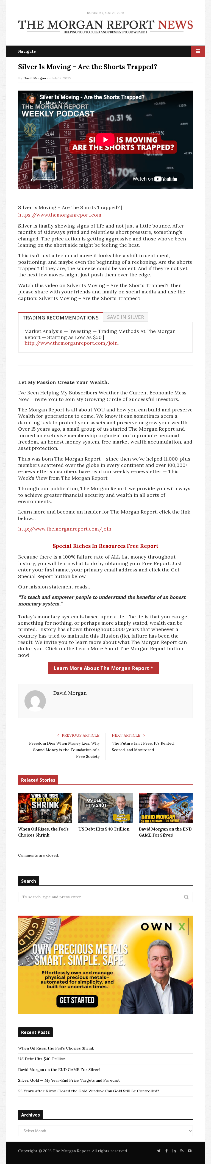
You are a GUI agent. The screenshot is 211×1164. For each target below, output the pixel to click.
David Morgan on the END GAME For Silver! (165, 832)
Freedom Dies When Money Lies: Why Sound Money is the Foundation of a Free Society (64, 750)
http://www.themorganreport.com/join (71, 343)
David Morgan (34, 78)
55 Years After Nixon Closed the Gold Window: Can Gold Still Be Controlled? (88, 1091)
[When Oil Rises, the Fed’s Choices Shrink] (45, 808)
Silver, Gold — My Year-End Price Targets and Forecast (69, 1080)
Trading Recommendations (61, 317)
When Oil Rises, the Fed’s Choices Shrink (43, 832)
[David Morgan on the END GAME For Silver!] (166, 808)
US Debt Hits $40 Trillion (103, 829)
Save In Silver (125, 317)
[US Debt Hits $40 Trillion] (105, 808)
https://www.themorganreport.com (59, 215)
